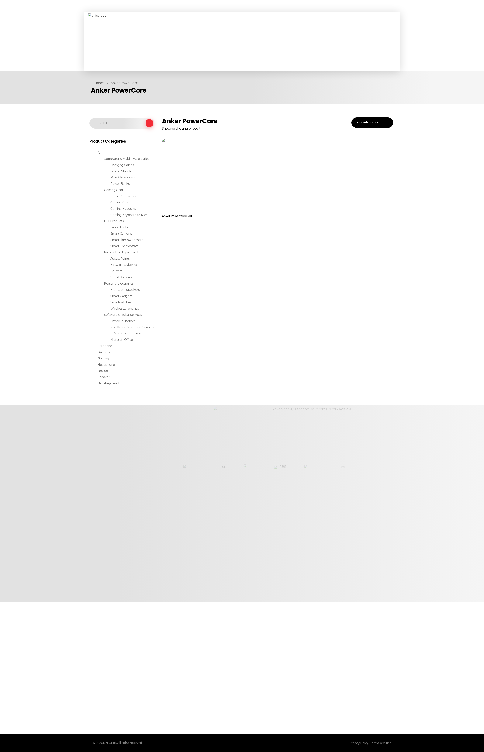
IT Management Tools (126, 333)
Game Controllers (123, 196)
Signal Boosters (121, 277)
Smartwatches (120, 302)
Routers (116, 271)
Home (99, 83)
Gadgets (104, 352)
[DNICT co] (116, 41)
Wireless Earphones (124, 308)
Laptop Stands (120, 171)
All (99, 152)
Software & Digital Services (123, 315)
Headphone (106, 364)
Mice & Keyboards (123, 177)
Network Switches (123, 265)
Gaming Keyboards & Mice (129, 215)
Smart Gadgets (121, 296)
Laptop (103, 371)
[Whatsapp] (170, 41)
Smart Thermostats (124, 246)
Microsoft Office (121, 339)
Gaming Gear (113, 190)
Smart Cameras (121, 233)
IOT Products (113, 221)
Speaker (104, 377)
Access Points (120, 258)
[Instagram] (165, 41)
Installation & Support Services (132, 327)
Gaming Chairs (120, 202)
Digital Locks (119, 227)
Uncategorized (108, 383)
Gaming (103, 358)
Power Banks (120, 183)
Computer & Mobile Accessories (126, 159)
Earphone (105, 346)
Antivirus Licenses (122, 321)
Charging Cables (122, 165)
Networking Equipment (121, 252)
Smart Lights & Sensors (126, 240)
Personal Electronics (118, 283)
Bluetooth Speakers (124, 290)
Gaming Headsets (123, 208)
